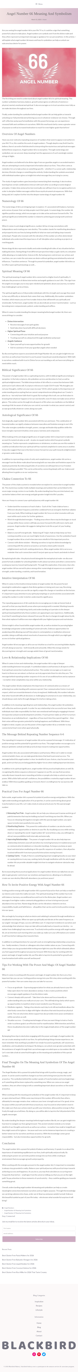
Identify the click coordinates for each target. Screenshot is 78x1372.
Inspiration (39, 1301)
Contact (39, 1335)
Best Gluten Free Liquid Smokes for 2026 (18, 1264)
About (39, 1331)
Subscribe (39, 1239)
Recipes (39, 1306)
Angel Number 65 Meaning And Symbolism (17, 1210)
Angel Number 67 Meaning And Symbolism (17, 1213)
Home (39, 1323)
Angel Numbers (9, 1208)
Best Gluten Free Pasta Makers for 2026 (18, 1255)
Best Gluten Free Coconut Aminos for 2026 (19, 1268)
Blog (39, 1327)
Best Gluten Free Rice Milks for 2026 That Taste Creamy (24, 1272)
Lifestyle (39, 1310)
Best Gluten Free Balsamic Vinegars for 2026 (19, 1260)
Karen (45, 19)
